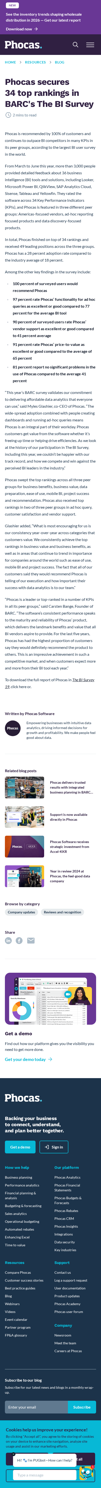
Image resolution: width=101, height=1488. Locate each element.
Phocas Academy (67, 1304)
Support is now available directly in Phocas (68, 816)
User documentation (70, 1288)
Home (10, 62)
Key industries (65, 1250)
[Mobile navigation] (90, 44)
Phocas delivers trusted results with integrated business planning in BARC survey (70, 787)
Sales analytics (16, 1213)
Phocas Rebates (66, 1211)
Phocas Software (40, 713)
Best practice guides (20, 1288)
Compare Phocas (18, 1272)
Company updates (21, 912)
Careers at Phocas (68, 1351)
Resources (35, 62)
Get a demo (20, 1147)
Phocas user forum (68, 1312)
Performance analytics (22, 1185)
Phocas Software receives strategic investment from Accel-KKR (69, 847)
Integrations (63, 1234)
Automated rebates (19, 1229)
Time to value (15, 1245)
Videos (10, 1312)
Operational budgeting (22, 1221)
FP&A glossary (16, 1335)
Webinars (12, 1304)
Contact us (62, 1272)
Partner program (18, 1327)
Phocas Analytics (67, 1177)
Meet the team (65, 1343)
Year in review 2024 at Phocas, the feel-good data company (70, 876)
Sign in (57, 1147)
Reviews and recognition (62, 912)
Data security (64, 1242)
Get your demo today (25, 1059)
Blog (59, 62)
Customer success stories (24, 1280)
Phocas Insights (66, 1226)
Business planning (18, 1177)
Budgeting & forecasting (23, 1206)
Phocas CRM (64, 1218)
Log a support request (70, 1280)
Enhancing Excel (17, 1237)
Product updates (67, 1296)
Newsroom (62, 1335)
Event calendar (16, 1319)
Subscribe (82, 1407)
